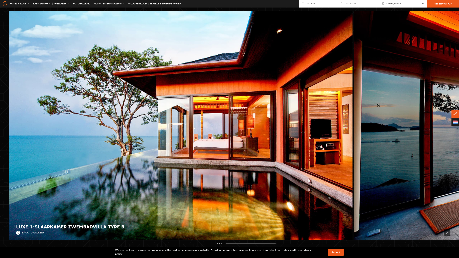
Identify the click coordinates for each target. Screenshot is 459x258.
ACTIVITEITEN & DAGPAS (108, 4)
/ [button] (393, 4)
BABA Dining (40, 4)
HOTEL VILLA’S (18, 4)
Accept (335, 252)
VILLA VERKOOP (137, 4)
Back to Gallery (33, 232)
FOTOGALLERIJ (81, 4)
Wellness (60, 4)
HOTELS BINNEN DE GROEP (165, 4)
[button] (447, 232)
